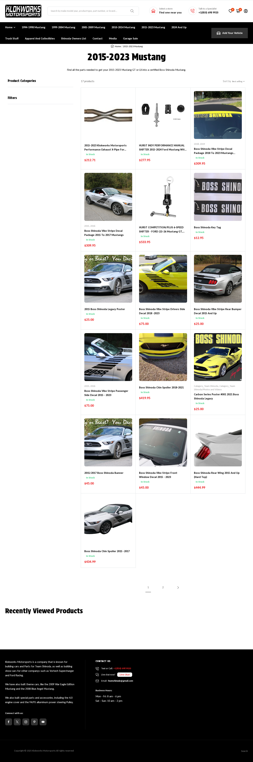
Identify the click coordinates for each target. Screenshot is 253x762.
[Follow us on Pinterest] (34, 721)
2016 (92, 226)
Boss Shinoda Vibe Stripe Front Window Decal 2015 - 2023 (158, 475)
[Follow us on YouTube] (43, 721)
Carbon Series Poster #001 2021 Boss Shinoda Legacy (216, 396)
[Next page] (178, 587)
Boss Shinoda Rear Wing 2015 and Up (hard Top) (217, 475)
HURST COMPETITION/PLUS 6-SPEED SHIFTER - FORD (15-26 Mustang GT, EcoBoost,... (161, 230)
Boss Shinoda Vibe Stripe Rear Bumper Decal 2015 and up (217, 311)
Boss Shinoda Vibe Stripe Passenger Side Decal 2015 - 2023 (106, 393)
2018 (196, 144)
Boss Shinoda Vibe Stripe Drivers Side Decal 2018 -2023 (162, 311)
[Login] (246, 11)
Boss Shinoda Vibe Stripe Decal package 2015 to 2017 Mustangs (104, 233)
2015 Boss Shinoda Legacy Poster (104, 309)
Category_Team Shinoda (206, 386)
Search (244, 751)
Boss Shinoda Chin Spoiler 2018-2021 (161, 387)
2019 (202, 144)
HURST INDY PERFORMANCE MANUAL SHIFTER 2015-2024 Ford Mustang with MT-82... (162, 148)
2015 (86, 226)
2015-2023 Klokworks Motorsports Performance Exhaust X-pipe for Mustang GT (105, 148)
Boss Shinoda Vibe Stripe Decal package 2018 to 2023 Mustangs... (214, 151)
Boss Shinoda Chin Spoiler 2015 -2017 (107, 551)
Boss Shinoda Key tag (207, 227)
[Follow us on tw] (17, 721)
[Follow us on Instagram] (25, 721)
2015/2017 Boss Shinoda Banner (103, 472)
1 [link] (148, 587)
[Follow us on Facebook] (8, 721)
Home (9, 27)
